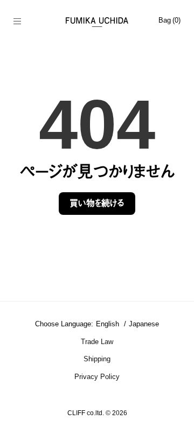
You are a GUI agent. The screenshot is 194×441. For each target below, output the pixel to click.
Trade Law (97, 342)
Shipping (97, 359)
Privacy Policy (97, 377)
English (108, 324)
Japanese (144, 324)
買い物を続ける (97, 203)
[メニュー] (22, 22)
